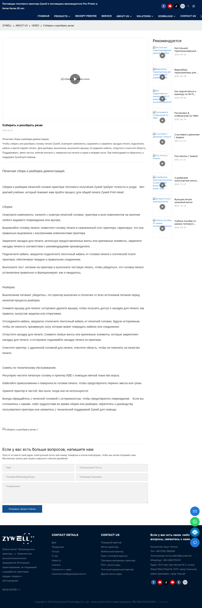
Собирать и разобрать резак (58, 25)
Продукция (58, 547)
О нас (55, 556)
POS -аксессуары (110, 565)
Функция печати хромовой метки (183, 201)
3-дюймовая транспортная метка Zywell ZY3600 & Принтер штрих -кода (186, 179)
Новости (56, 560)
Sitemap (163, 601)
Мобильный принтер (112, 551)
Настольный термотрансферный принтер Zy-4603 (185, 49)
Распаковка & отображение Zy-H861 (186, 114)
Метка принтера (109, 547)
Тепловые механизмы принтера (118, 560)
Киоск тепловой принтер (114, 556)
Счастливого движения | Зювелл (186, 136)
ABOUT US (22, 25)
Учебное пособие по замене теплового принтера (185, 222)
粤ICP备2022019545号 (144, 601)
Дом (54, 542)
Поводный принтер (111, 542)
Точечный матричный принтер (117, 569)
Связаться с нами (61, 569)
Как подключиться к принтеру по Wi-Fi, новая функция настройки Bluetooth (185, 93)
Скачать (56, 565)
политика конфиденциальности (69, 574)
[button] (201, 16)
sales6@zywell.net (181, 555)
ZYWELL (7, 25)
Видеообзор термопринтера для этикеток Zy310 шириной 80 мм (185, 71)
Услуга (55, 551)
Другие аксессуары (111, 574)
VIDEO (35, 25)
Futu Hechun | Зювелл (186, 156)
